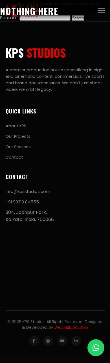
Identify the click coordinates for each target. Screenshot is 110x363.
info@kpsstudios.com (28, 191)
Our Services (18, 147)
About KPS (16, 126)
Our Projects (18, 136)
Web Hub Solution (71, 327)
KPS (36, 52)
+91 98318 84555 (22, 202)
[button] (95, 347)
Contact (14, 157)
